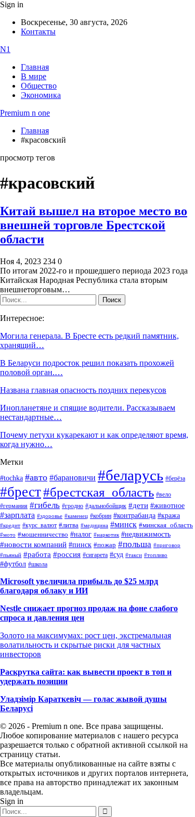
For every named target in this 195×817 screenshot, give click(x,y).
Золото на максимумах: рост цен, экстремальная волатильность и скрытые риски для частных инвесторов (85, 645)
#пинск (80, 545)
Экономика (41, 95)
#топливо (155, 555)
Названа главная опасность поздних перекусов (83, 390)
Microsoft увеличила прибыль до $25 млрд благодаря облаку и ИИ (79, 586)
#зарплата (17, 515)
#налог (81, 534)
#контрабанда (134, 515)
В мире (33, 76)
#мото (8, 534)
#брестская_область (98, 492)
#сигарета (95, 555)
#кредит (10, 525)
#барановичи (72, 477)
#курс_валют (39, 525)
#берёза (175, 478)
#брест (20, 492)
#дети (138, 505)
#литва (69, 525)
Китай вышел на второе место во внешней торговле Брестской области (93, 225)
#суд (116, 555)
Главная (35, 67)
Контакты (38, 31)
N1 (5, 49)
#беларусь (130, 475)
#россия (67, 554)
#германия (14, 506)
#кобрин (100, 515)
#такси (133, 555)
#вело (163, 494)
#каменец (76, 516)
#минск (123, 524)
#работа (37, 554)
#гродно (72, 506)
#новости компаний (33, 544)
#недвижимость (146, 534)
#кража (169, 515)
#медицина (94, 525)
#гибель (45, 505)
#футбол (13, 564)
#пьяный (10, 555)
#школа (37, 564)
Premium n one (25, 112)
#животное (167, 505)
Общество (39, 85)
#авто (36, 477)
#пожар (105, 545)
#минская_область (166, 525)
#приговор (166, 545)
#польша (134, 544)
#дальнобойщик (105, 506)
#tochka (11, 478)
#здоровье (49, 516)
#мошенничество (43, 534)
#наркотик (106, 535)
